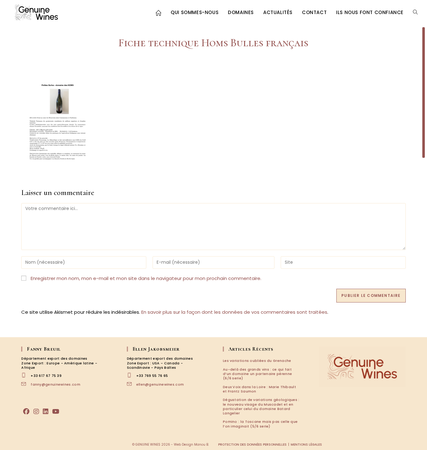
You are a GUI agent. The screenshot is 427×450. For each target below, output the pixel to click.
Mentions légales (306, 444)
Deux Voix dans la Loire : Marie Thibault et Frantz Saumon (259, 389)
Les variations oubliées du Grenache (257, 360)
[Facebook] (26, 412)
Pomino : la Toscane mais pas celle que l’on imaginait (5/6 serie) (260, 423)
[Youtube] (55, 412)
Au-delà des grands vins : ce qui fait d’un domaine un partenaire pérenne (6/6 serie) (257, 374)
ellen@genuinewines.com (160, 384)
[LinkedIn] (45, 412)
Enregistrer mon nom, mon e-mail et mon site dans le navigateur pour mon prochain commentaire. (146, 278)
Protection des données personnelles (252, 444)
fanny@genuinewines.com (55, 384)
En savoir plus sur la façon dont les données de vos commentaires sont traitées (234, 312)
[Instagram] (36, 412)
